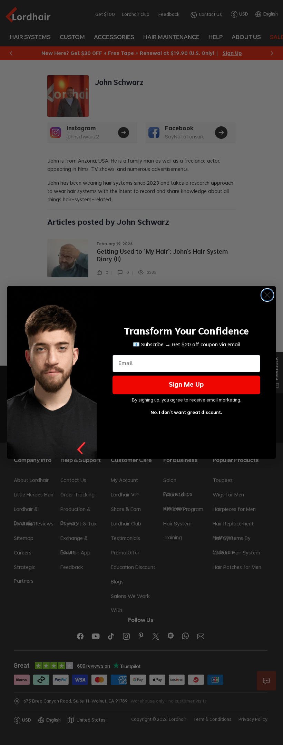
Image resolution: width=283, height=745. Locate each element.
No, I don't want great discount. (186, 412)
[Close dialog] (267, 295)
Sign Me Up (186, 384)
